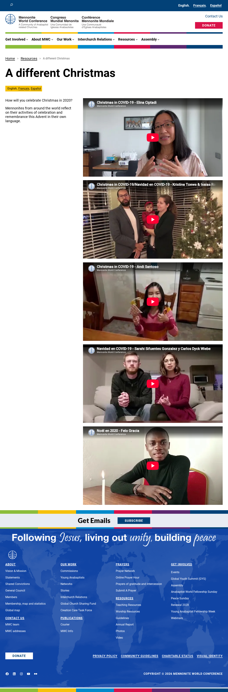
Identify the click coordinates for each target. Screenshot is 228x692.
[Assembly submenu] (158, 39)
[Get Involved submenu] (27, 39)
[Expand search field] (11, 5)
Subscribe (134, 520)
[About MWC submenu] (52, 39)
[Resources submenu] (137, 39)
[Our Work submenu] (73, 39)
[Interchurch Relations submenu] (114, 39)
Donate (209, 25)
